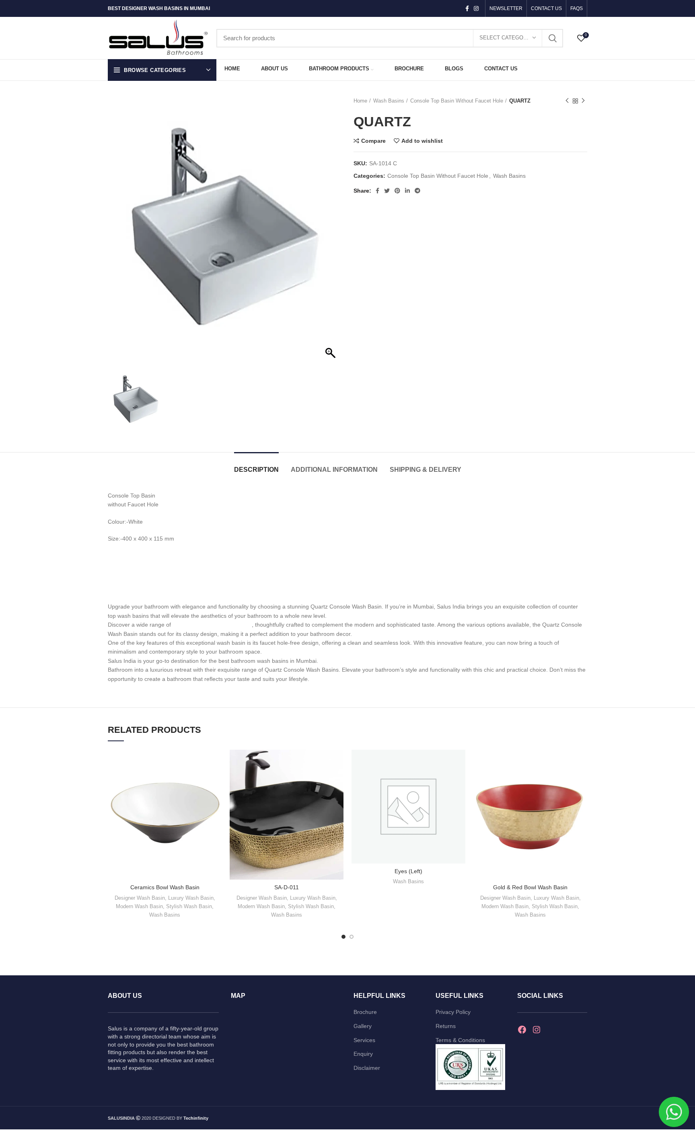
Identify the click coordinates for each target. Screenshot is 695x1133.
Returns (446, 1026)
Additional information (334, 469)
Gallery (363, 1026)
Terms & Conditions (460, 1040)
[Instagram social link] (476, 8)
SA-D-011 (286, 887)
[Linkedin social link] (407, 190)
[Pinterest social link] (397, 190)
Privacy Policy (453, 1012)
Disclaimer (367, 1068)
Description (256, 469)
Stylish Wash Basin (189, 906)
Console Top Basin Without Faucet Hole (456, 101)
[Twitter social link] (387, 190)
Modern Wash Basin (139, 906)
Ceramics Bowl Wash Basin (164, 887)
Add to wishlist (422, 141)
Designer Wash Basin (140, 898)
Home (360, 101)
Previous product (567, 101)
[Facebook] (522, 1029)
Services (364, 1040)
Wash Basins (388, 101)
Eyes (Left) (408, 871)
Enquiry (363, 1054)
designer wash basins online (212, 624)
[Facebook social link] (467, 8)
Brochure (365, 1012)
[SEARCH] (552, 38)
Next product (583, 101)
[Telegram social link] (417, 190)
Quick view (216, 781)
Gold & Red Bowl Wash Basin (530, 887)
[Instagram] (536, 1029)
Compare (373, 141)
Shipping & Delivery (425, 469)
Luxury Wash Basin (191, 898)
